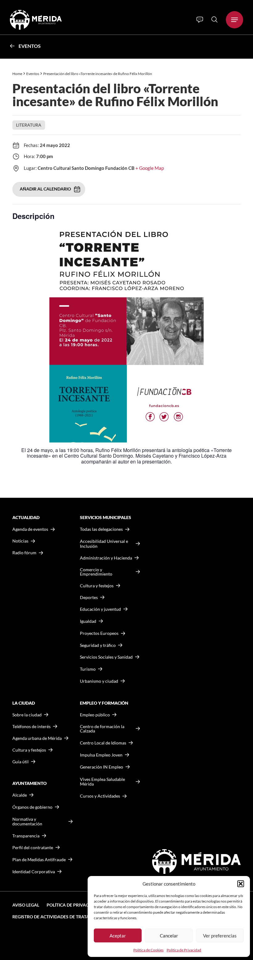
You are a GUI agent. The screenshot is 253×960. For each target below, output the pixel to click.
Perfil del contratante (32, 847)
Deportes (89, 597)
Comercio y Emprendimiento (96, 572)
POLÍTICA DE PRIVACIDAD (73, 905)
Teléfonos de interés (31, 726)
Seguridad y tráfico (98, 645)
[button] (241, 884)
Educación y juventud (100, 609)
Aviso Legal (25, 905)
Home (17, 73)
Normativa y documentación (27, 821)
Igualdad (88, 621)
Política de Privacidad (184, 950)
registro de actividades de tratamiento (59, 916)
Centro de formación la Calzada (102, 728)
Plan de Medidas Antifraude (39, 859)
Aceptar (118, 935)
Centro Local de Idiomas (103, 742)
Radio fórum (24, 553)
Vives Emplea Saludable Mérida (102, 781)
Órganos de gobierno (32, 807)
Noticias (20, 541)
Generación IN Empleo (101, 767)
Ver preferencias (220, 935)
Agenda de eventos (30, 529)
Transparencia (25, 836)
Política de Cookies (148, 950)
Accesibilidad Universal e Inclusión (104, 543)
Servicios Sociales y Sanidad (106, 657)
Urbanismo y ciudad (99, 681)
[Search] (214, 19)
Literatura (28, 125)
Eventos (30, 46)
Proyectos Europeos (99, 633)
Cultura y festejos (29, 750)
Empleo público (95, 715)
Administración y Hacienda (106, 558)
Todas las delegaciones (101, 529)
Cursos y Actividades (100, 796)
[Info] (200, 20)
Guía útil (20, 762)
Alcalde (19, 795)
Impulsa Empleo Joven (101, 754)
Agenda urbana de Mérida (37, 738)
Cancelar (169, 935)
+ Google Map (149, 168)
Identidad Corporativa (33, 871)
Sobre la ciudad (27, 715)
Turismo (88, 669)
